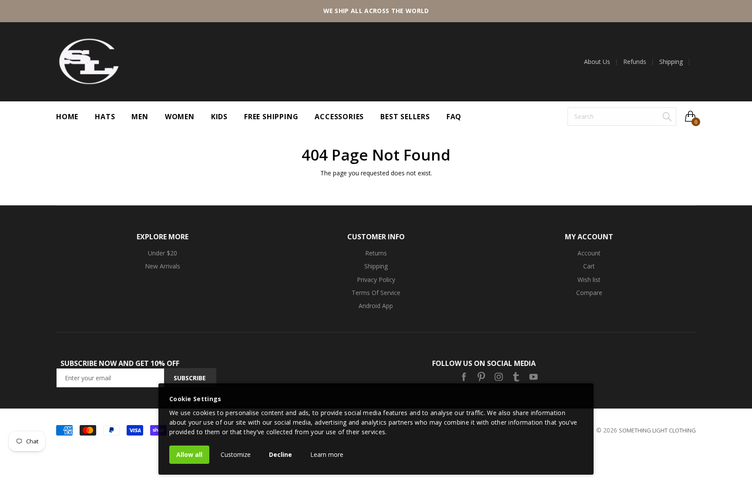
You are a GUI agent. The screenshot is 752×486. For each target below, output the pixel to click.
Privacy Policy (376, 279)
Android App (376, 306)
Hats (105, 116)
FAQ (453, 116)
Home (67, 116)
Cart (589, 266)
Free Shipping (271, 116)
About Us (597, 62)
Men (139, 116)
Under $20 (162, 253)
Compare (589, 292)
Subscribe (190, 378)
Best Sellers (405, 116)
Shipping (671, 62)
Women (180, 116)
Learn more (326, 454)
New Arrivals (162, 266)
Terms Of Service (376, 292)
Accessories (339, 116)
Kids (219, 116)
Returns (376, 253)
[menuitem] (600, 62)
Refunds (634, 62)
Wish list (589, 279)
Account (589, 253)
